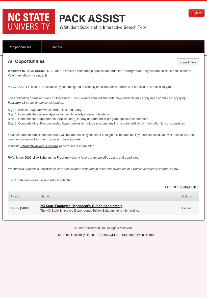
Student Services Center (139, 234)
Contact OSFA (108, 234)
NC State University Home (76, 234)
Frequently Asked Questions (39, 146)
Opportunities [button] (22, 47)
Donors (57, 47)
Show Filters (187, 62)
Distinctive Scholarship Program (47, 157)
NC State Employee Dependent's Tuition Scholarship (81, 205)
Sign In (196, 12)
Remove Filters (188, 186)
